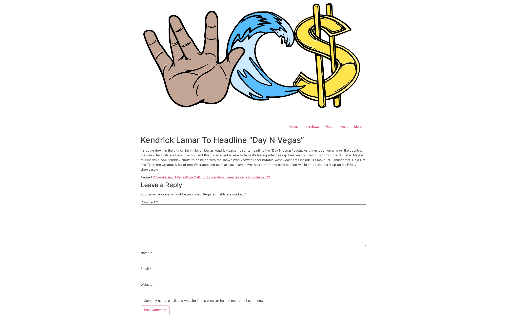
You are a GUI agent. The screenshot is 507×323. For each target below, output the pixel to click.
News (293, 127)
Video (329, 127)
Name (146, 252)
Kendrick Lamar (223, 177)
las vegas (242, 177)
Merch (358, 127)
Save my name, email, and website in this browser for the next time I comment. (203, 300)
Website (146, 284)
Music (343, 127)
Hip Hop (205, 177)
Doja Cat (192, 177)
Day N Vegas (176, 177)
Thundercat (257, 177)
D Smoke (160, 177)
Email (146, 268)
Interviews (311, 127)
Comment (149, 202)
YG (268, 177)
